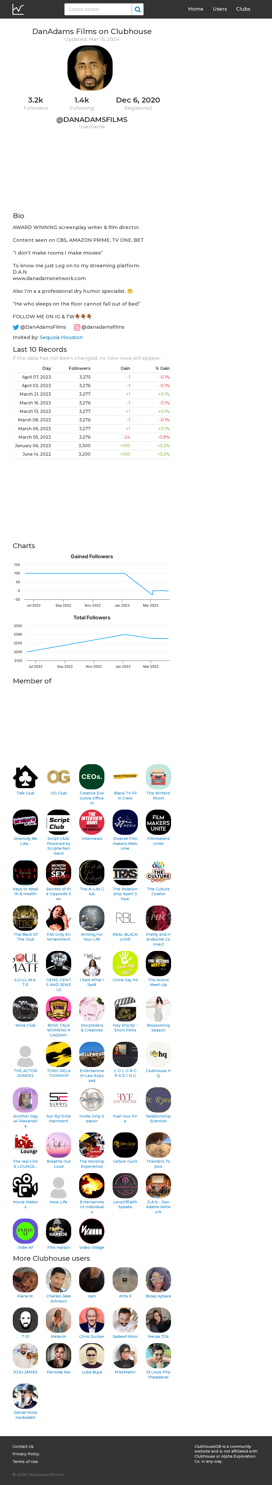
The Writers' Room (158, 796)
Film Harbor (58, 1247)
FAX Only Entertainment (59, 937)
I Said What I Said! (92, 982)
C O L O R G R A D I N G (125, 1073)
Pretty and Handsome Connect (158, 939)
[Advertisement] (92, 174)
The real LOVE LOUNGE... (25, 1164)
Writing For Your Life (92, 937)
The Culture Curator (158, 891)
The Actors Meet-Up (158, 982)
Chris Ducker (91, 1336)
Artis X (125, 1296)
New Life (58, 1202)
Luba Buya (92, 1372)
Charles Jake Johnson (58, 1299)
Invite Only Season (91, 1119)
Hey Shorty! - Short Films (125, 1028)
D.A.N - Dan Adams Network (158, 1207)
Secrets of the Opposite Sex (58, 894)
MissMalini (125, 1372)
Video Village (91, 1247)
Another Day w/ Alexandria (25, 1121)
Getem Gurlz (125, 1161)
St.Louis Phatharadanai (158, 1375)
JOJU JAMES (25, 1372)
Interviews (92, 838)
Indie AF (25, 1247)
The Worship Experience (91, 1164)
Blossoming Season (158, 1028)
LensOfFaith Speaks (125, 1204)
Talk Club (25, 793)
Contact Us (23, 1446)
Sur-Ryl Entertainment (58, 1119)
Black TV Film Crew (125, 796)
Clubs (243, 9)
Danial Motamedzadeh (25, 1415)
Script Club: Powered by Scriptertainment (58, 846)
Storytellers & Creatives (92, 1028)
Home (195, 9)
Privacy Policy (25, 1454)
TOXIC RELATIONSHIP (59, 1073)
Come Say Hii (125, 980)
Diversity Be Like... (25, 841)
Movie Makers (25, 1204)
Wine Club (25, 1025)
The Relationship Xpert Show (125, 894)
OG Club (59, 793)
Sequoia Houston (61, 337)
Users (220, 9)
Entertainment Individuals (92, 1207)
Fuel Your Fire (125, 1119)
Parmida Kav (59, 1372)
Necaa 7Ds (158, 1336)
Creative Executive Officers (92, 798)
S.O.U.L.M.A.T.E (25, 982)
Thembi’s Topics (158, 1164)
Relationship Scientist (158, 1119)
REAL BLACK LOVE (125, 937)
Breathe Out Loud (59, 1164)
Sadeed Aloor (125, 1336)
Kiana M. (25, 1296)
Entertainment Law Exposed (92, 1075)
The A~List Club (92, 891)
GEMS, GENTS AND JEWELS (58, 985)
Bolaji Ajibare (158, 1296)
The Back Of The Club (25, 937)
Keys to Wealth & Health (25, 891)
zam (92, 1296)
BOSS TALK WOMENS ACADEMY (58, 1030)
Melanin (58, 1336)
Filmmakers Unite (158, 841)
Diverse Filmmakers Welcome (125, 843)
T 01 (25, 1336)
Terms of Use (25, 1461)
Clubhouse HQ (158, 1073)
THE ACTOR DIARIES (25, 1073)
